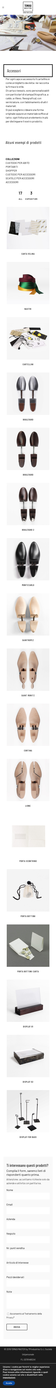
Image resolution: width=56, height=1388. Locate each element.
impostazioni (9, 1377)
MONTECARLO (28, 585)
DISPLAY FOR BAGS (28, 1137)
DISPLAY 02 (28, 1081)
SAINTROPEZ (28, 640)
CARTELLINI (28, 364)
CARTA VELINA (28, 253)
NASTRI (28, 309)
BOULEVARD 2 (28, 529)
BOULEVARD (28, 419)
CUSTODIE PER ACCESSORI (21, 174)
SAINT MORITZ (28, 695)
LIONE (28, 805)
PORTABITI (12, 166)
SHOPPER (11, 170)
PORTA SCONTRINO (28, 861)
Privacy (9, 1317)
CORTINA (28, 750)
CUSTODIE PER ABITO (17, 162)
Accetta (9, 1383)
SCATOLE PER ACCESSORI (20, 178)
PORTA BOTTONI (28, 916)
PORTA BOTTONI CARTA (28, 971)
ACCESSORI (12, 182)
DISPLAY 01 (28, 1026)
